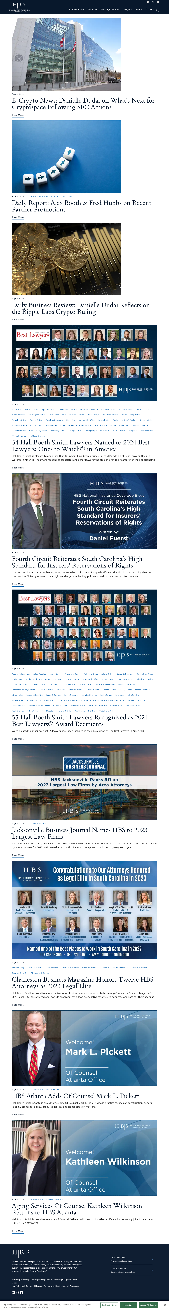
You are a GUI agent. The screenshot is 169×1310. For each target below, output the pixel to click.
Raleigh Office (75, 430)
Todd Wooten (48, 711)
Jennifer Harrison (89, 695)
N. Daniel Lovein (60, 705)
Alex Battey (17, 409)
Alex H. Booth (37, 196)
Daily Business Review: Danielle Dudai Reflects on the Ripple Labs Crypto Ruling (81, 308)
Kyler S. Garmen (67, 425)
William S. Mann (38, 436)
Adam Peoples (40, 674)
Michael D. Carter (135, 700)
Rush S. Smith (18, 711)
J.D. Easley (70, 420)
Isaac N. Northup (142, 690)
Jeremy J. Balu (146, 420)
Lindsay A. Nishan (139, 968)
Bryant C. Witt (107, 679)
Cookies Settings (109, 1305)
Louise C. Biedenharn (120, 425)
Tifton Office (33, 711)
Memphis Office (19, 430)
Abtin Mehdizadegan (21, 674)
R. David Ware (116, 705)
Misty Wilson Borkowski (39, 705)
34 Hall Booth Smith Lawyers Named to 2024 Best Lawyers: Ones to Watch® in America (81, 445)
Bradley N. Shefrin (34, 679)
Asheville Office (108, 409)
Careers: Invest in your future (121, 1261)
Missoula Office (19, 705)
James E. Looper (71, 695)
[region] (84, 1305)
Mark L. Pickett (52, 1089)
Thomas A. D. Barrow (40, 973)
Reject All (129, 1305)
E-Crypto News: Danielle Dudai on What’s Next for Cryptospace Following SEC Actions (83, 103)
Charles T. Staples (145, 679)
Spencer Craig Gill (20, 973)
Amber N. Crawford (68, 409)
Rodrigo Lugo (91, 430)
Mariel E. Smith (139, 425)
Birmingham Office (37, 415)
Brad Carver (17, 679)
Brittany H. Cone (73, 679)
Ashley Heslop (18, 968)
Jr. (31, 425)
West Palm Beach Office (85, 711)
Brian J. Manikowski (57, 415)
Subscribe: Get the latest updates (123, 1272)
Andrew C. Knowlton (89, 409)
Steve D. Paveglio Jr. (128, 430)
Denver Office (36, 420)
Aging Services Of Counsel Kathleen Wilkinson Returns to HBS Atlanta (77, 1209)
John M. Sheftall (18, 700)
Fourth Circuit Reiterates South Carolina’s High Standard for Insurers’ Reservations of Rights (77, 562)
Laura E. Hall (83, 425)
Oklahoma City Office (97, 705)
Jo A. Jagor (120, 695)
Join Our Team (118, 1257)
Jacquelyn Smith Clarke (108, 420)
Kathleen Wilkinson (54, 1199)
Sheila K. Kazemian (108, 430)
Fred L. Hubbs (68, 196)
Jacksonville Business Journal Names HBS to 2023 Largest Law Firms (79, 833)
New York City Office (38, 430)
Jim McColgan (106, 695)
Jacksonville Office (87, 420)
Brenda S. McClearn (53, 679)
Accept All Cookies (148, 1305)
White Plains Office (107, 711)
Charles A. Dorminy (125, 679)
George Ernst (126, 690)
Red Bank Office (133, 705)
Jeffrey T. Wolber (129, 420)
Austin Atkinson (19, 415)
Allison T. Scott (31, 409)
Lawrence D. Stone (80, 700)
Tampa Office (147, 430)
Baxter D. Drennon (125, 674)
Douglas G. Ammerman (105, 684)
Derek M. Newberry (54, 420)
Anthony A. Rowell (73, 674)
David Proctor (70, 684)
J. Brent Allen (17, 695)
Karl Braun (64, 700)
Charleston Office (111, 415)
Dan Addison (54, 684)
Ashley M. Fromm (126, 409)
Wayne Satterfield (20, 436)
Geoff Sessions (109, 690)
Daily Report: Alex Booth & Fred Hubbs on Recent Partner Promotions (81, 206)
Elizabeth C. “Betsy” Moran (23, 690)
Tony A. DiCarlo (64, 711)
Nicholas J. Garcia (58, 430)
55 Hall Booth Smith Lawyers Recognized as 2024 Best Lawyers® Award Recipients (80, 720)
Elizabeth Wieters (75, 690)
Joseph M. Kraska (19, 425)
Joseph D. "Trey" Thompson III (42, 700)
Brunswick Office (76, 415)
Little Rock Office (99, 425)
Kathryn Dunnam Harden (46, 425)
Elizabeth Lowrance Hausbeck (52, 690)
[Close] (165, 1305)
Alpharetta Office (49, 409)
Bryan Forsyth (94, 415)
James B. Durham (53, 695)
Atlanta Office (52, 196)
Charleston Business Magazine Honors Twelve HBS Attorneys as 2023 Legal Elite (82, 982)
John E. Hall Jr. (133, 695)
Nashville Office (78, 705)
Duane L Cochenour (127, 684)
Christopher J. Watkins (132, 415)
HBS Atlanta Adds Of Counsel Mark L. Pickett (75, 1096)
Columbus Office (19, 420)
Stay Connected (118, 1268)
